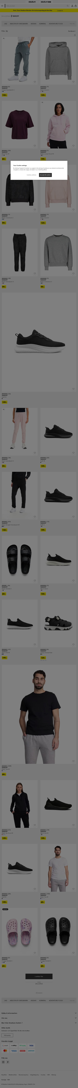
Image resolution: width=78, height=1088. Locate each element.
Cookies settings (31, 174)
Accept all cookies (45, 175)
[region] (39, 170)
